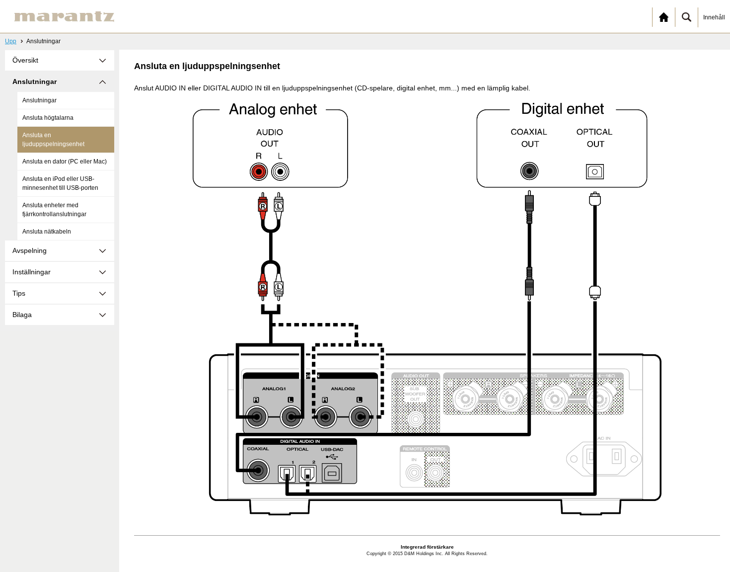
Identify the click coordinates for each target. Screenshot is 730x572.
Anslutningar (39, 100)
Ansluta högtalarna (47, 117)
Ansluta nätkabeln (46, 231)
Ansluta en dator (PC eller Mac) (64, 161)
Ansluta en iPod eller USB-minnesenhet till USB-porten (60, 183)
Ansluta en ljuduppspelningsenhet (53, 140)
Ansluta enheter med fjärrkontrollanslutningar (54, 210)
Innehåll (714, 17)
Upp (10, 41)
